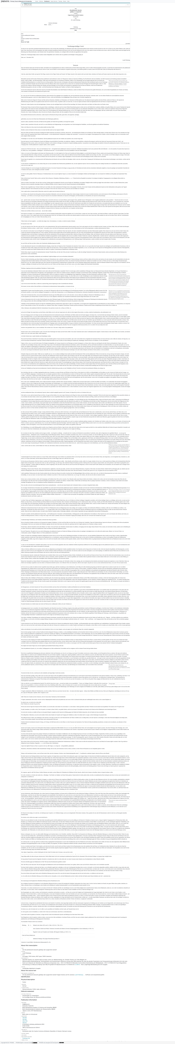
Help (68, 1)
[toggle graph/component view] (10, 5)
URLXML (24, 1019)
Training (60, 1)
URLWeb (24, 1017)
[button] (124, 5)
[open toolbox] (16, 5)
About (64, 1)
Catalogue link (26, 1038)
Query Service (54, 1)
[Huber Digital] (61, 1042)
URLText (24, 1022)
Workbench (47, 1)
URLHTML (25, 1021)
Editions (41, 1)
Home (37, 1)
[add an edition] (5, 5)
